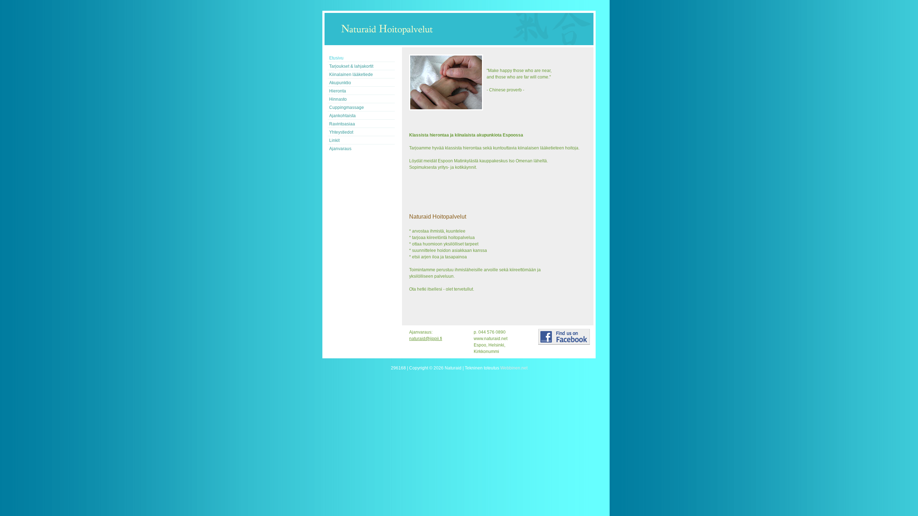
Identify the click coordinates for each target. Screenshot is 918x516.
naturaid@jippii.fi (425, 338)
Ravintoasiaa (342, 123)
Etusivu (336, 58)
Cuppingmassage (346, 107)
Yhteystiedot (341, 132)
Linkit (334, 140)
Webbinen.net (513, 368)
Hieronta (337, 91)
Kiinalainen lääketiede (351, 74)
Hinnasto (338, 99)
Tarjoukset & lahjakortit (351, 66)
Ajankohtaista (342, 115)
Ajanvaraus (340, 148)
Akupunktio (340, 82)
